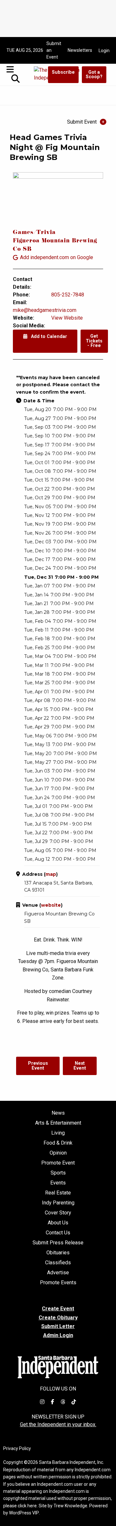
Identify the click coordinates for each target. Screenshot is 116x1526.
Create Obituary (58, 1318)
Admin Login (58, 1335)
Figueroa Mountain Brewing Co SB (55, 245)
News (58, 1113)
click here (27, 1505)
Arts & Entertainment (58, 1123)
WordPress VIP (24, 1512)
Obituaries (58, 1252)
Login (104, 50)
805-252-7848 (67, 295)
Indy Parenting (58, 1202)
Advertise (58, 1272)
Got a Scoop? (94, 75)
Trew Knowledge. (70, 1505)
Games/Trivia (34, 233)
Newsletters (80, 50)
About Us (58, 1222)
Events (58, 1182)
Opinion (58, 1153)
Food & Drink (58, 1143)
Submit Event (82, 122)
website (51, 905)
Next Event (79, 1066)
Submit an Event (53, 50)
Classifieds (58, 1262)
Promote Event (58, 1163)
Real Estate (58, 1192)
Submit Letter (58, 1326)
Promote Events (58, 1282)
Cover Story (58, 1212)
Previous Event (38, 1066)
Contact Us (58, 1232)
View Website (67, 318)
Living (58, 1133)
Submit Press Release (58, 1242)
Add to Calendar (48, 336)
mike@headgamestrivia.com (44, 310)
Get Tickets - (94, 340)
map (50, 874)
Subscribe (63, 72)
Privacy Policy (17, 1448)
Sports (58, 1172)
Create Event (58, 1309)
